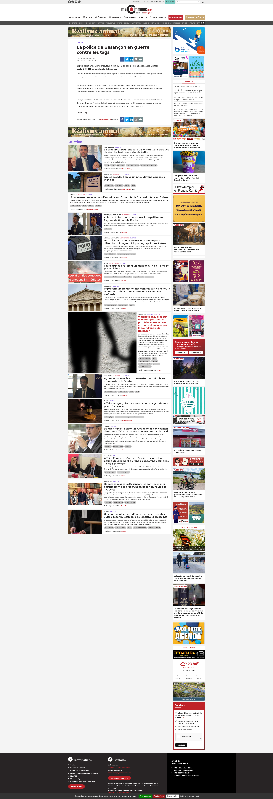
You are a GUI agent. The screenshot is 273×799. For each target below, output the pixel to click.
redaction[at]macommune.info (119, 767)
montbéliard (120, 165)
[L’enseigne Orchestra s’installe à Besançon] (189, 437)
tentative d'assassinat (140, 527)
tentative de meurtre (154, 527)
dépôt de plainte (117, 277)
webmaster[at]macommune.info (119, 792)
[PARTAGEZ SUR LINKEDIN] (131, 59)
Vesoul (107, 238)
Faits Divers (117, 174)
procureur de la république (148, 165)
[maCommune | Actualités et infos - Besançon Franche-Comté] (136, 9)
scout (137, 392)
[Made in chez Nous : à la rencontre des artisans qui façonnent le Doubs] (189, 234)
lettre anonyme (126, 417)
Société (157, 314)
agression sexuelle (110, 305)
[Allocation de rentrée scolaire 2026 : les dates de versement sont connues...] (189, 562)
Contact (73, 765)
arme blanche (109, 185)
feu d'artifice (127, 277)
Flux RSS (73, 776)
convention (108, 502)
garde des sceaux (144, 361)
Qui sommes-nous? (77, 768)
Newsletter (76, 786)
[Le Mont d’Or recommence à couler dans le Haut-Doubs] (189, 295)
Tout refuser (159, 796)
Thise (106, 263)
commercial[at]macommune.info (119, 773)
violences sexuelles (145, 366)
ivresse (127, 185)
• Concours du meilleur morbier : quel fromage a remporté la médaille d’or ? (188, 92)
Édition (139, 13)
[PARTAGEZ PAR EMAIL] (136, 59)
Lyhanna (154, 361)
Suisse (72, 195)
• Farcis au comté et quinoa (187, 86)
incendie (98, 206)
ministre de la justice (145, 364)
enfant (154, 358)
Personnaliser (172, 796)
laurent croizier (122, 305)
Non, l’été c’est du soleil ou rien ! (189, 726)
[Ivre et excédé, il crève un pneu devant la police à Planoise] (85, 182)
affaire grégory (109, 417)
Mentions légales (76, 779)
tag (86, 113)
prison (129, 527)
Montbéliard (109, 147)
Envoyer (181, 745)
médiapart (108, 446)
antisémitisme (109, 527)
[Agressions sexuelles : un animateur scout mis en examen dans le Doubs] (85, 383)
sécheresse (149, 277)
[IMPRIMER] (140, 59)
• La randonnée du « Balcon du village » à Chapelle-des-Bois (188, 99)
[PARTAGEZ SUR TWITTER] (127, 59)
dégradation (119, 185)
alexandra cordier (110, 472)
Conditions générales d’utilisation (82, 781)
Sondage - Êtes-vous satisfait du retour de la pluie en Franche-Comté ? (188, 715)
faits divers (108, 229)
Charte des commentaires (79, 770)
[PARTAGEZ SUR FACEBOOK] (122, 59)
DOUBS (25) (108, 215)
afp (106, 254)
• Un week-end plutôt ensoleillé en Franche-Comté (188, 104)
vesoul (133, 254)
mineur (132, 305)
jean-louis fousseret (123, 472)
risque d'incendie (139, 277)
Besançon (108, 174)
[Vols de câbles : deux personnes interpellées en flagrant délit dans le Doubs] (85, 222)
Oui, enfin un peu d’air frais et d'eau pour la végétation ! (188, 722)
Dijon (106, 401)
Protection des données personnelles (84, 773)
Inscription (182, 352)
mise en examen (138, 417)
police (80, 113)
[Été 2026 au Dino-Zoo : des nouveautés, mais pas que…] (189, 368)
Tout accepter (145, 796)
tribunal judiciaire (130, 502)
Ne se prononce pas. (185, 729)
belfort (107, 165)
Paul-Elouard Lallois (133, 165)
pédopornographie (123, 254)
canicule (107, 277)
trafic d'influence (118, 446)
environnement (118, 502)
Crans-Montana (75, 206)
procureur (156, 364)
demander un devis (119, 778)
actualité (117, 215)
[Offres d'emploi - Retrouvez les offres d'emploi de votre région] (189, 193)
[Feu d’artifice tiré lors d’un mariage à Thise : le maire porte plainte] (85, 270)
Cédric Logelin (122, 392)
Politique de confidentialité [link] (189, 796)
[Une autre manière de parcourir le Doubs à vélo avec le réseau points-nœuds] (189, 479)
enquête (90, 206)
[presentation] (174, 539)
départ (113, 165)
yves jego (128, 446)
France (107, 426)
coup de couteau (120, 527)
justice (118, 417)
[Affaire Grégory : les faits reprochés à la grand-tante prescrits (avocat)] (85, 408)
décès (84, 206)
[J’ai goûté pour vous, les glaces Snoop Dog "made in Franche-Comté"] (189, 162)
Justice (80, 42)
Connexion (196, 352)
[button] (199, 2)
